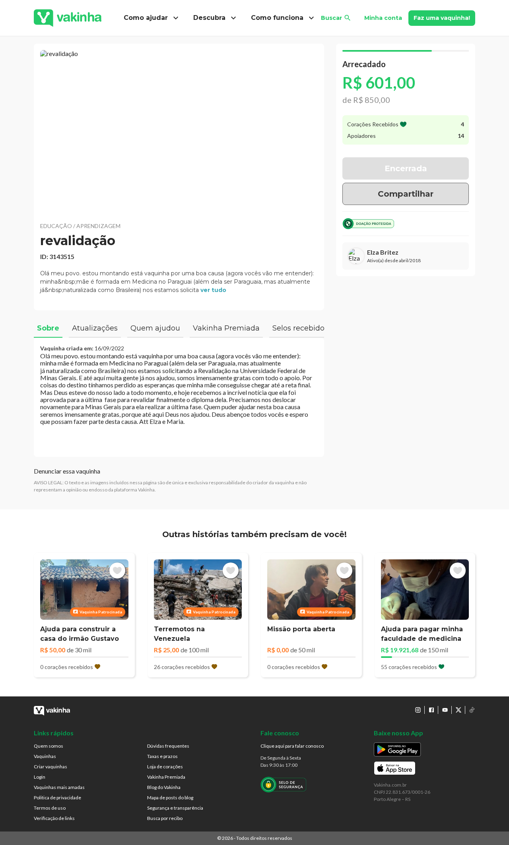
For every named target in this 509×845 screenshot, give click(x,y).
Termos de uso (50, 808)
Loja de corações (165, 767)
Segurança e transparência (175, 808)
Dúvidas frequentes (168, 746)
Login (39, 777)
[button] (179, 131)
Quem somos (48, 746)
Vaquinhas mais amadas (59, 787)
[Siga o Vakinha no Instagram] (418, 710)
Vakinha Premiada (166, 777)
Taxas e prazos (162, 756)
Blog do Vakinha (164, 787)
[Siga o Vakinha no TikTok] (472, 710)
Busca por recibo (165, 818)
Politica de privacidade (57, 798)
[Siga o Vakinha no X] (458, 710)
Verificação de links (54, 818)
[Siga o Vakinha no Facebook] (431, 710)
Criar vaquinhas (50, 767)
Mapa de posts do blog (170, 798)
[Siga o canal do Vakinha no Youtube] (445, 710)
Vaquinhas (45, 756)
